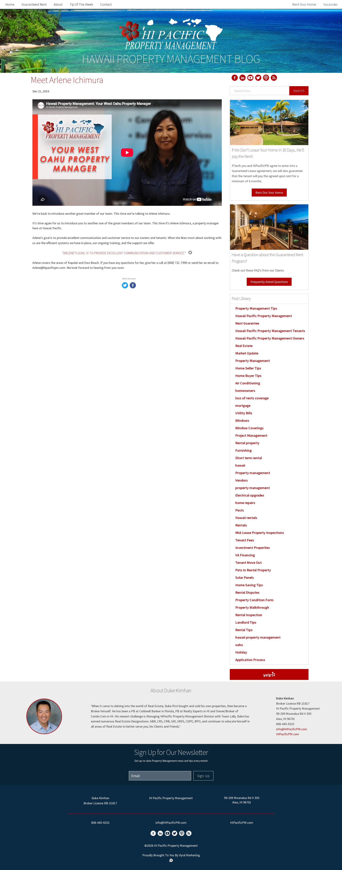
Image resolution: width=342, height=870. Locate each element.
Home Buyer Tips (248, 375)
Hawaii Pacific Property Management (263, 315)
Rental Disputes (247, 592)
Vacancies (330, 4)
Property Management (252, 360)
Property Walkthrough (252, 607)
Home (9, 4)
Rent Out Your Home (269, 192)
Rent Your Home (304, 4)
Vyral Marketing (189, 855)
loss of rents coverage (252, 398)
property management (252, 487)
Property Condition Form (254, 600)
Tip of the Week (81, 4)
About (58, 4)
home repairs (245, 502)
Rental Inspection (248, 615)
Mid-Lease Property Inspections (259, 532)
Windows (242, 420)
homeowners (245, 390)
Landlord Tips (245, 622)
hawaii (240, 465)
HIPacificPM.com (287, 734)
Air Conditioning (247, 383)
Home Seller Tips (248, 368)
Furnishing (243, 450)
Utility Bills (243, 413)
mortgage (242, 405)
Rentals (241, 525)
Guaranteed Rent (34, 4)
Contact (106, 4)
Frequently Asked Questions (269, 282)
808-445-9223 (100, 823)
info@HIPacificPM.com (291, 729)
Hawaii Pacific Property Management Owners (269, 338)
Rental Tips (244, 630)
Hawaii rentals (246, 517)
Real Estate (244, 345)
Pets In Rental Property (253, 570)
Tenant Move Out (248, 562)
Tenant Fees (244, 540)
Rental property (247, 443)
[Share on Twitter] (125, 287)
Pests (239, 510)
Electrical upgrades (249, 495)
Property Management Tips (256, 308)
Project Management (251, 435)
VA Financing (245, 555)
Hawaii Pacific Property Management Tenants (270, 330)
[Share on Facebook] (133, 287)
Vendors (241, 480)
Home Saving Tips (249, 585)
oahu (239, 644)
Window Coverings (249, 428)
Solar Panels (244, 577)
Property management (252, 473)
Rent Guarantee (247, 323)
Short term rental (248, 458)
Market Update (246, 353)
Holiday (241, 652)
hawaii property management (258, 637)
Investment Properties (252, 547)
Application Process (250, 659)
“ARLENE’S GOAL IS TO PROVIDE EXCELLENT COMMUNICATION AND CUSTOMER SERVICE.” (124, 253)
